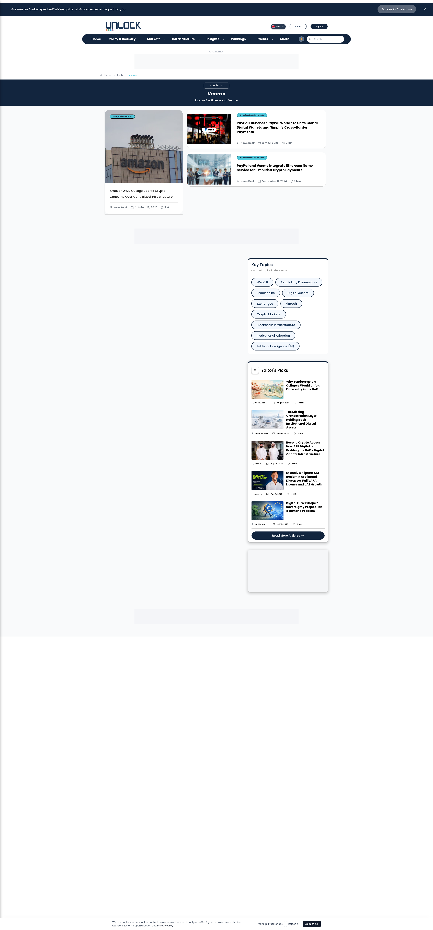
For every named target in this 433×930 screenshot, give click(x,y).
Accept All (311, 924)
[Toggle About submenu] (294, 39)
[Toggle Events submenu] (273, 39)
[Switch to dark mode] (301, 39)
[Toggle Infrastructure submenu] (199, 39)
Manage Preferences (270, 924)
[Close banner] (425, 9)
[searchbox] (325, 39)
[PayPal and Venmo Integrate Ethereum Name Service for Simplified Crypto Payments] (256, 148)
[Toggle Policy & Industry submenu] (140, 39)
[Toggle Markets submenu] (165, 39)
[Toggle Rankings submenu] (250, 39)
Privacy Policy (165, 925)
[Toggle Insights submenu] (224, 39)
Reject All (293, 924)
